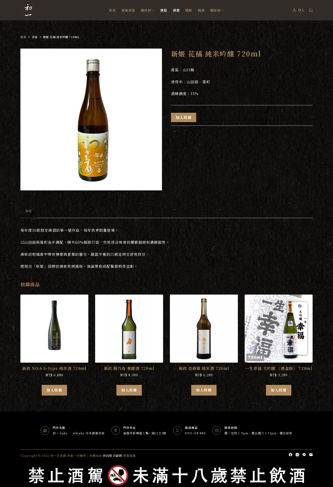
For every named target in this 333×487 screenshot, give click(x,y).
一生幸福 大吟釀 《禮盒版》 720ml (278, 368)
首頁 (112, 10)
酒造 (163, 10)
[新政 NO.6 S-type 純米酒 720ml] (54, 329)
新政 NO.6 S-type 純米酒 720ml (54, 368)
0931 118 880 (195, 433)
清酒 (176, 10)
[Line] (304, 454)
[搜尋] (311, 10)
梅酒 (201, 10)
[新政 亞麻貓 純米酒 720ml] (204, 329)
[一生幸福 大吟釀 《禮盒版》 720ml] (279, 329)
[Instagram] (297, 454)
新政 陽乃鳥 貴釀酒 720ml (129, 368)
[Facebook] (290, 454)
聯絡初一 (217, 10)
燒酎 (188, 10)
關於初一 (147, 10)
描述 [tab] (28, 211)
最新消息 (128, 10)
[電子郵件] (311, 454)
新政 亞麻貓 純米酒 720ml (204, 368)
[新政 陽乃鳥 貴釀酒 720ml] (129, 329)
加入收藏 (183, 117)
